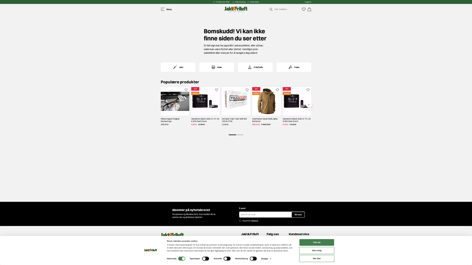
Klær (219, 67)
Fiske (296, 67)
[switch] (205, 259)
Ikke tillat (317, 258)
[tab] (232, 134)
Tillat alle (317, 242)
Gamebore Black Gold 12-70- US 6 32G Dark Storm (205, 120)
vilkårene (254, 221)
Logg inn (308, 2)
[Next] (309, 104)
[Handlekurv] (309, 9)
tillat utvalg (317, 250)
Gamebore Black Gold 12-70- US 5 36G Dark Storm (297, 120)
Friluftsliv (258, 67)
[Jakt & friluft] (235, 9)
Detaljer (264, 259)
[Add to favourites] (186, 89)
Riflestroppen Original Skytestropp (170, 120)
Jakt (181, 67)
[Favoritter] (304, 9)
